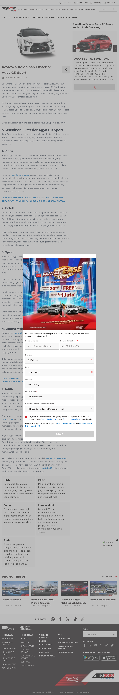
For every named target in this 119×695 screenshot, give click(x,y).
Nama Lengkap (32, 341)
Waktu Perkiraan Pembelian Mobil (40, 404)
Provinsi (29, 355)
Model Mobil (31, 391)
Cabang (29, 379)
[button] (59, 256)
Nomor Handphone (69, 341)
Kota (27, 367)
